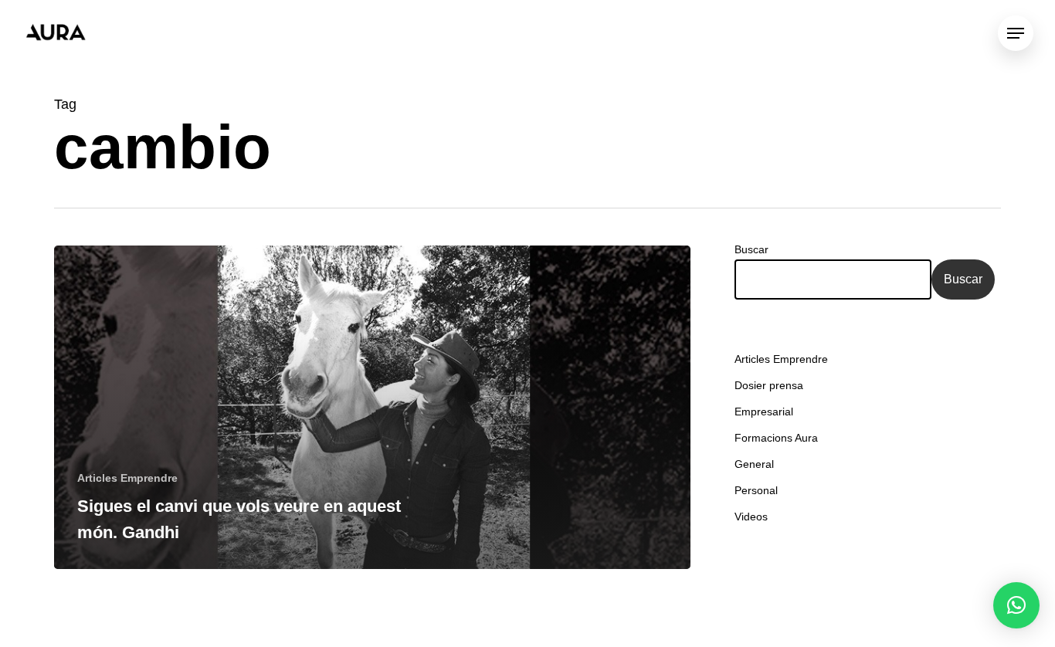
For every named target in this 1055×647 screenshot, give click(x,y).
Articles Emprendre (127, 478)
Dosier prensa (768, 385)
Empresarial (763, 411)
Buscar (751, 249)
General (754, 464)
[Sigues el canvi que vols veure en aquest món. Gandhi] (372, 407)
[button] (1016, 605)
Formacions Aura (776, 438)
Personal (756, 490)
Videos (751, 516)
